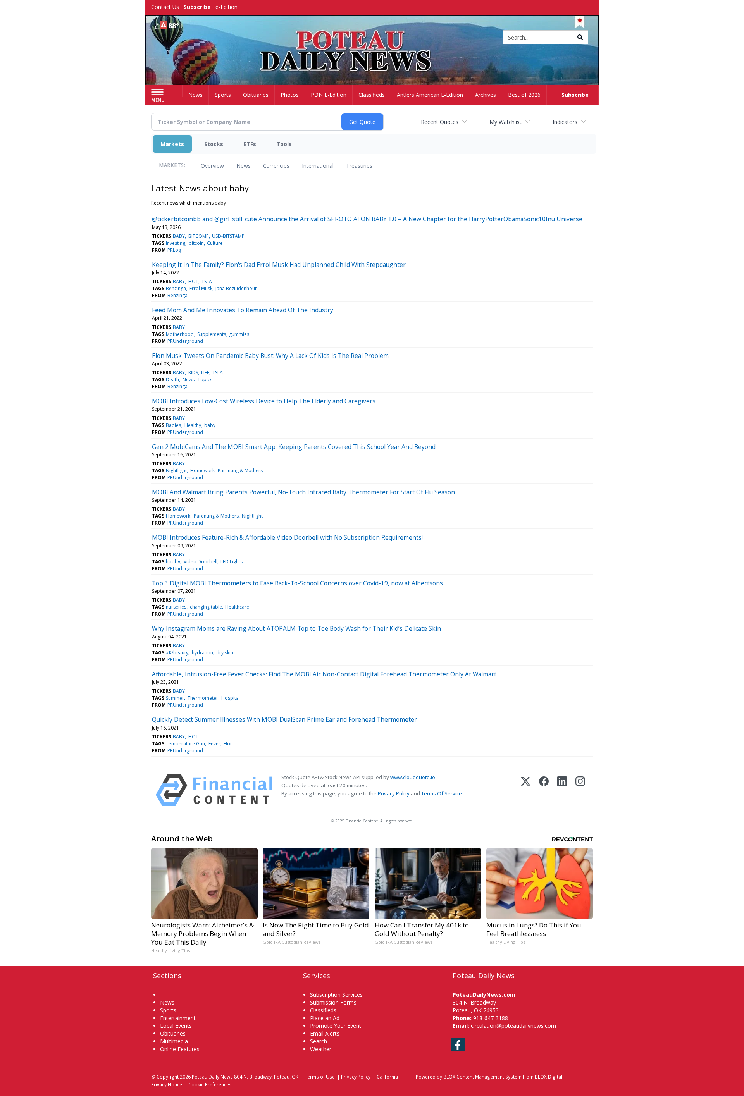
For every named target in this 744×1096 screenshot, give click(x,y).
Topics (205, 379)
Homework (202, 470)
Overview (212, 165)
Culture (215, 243)
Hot (228, 743)
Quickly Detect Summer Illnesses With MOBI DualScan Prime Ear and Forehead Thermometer (284, 719)
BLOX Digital (548, 1077)
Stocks (213, 144)
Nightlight (176, 470)
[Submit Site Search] (580, 37)
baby (209, 425)
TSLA (207, 281)
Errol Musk (200, 288)
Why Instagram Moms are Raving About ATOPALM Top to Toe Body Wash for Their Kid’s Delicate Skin (296, 628)
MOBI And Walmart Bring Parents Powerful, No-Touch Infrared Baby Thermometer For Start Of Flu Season (303, 492)
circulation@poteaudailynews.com (513, 1025)
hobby (173, 561)
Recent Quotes (439, 122)
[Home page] (372, 37)
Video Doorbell (200, 561)
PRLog (174, 250)
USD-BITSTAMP (228, 236)
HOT (193, 281)
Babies (173, 425)
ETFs (249, 144)
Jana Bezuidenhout (236, 288)
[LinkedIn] (562, 790)
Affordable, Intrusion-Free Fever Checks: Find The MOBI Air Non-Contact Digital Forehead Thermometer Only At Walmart (324, 674)
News (243, 165)
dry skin (224, 652)
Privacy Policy (394, 793)
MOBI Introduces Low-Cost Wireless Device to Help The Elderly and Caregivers (263, 401)
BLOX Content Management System (482, 1077)
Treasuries (359, 165)
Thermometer (203, 698)
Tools (284, 144)
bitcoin (196, 243)
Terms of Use (320, 1077)
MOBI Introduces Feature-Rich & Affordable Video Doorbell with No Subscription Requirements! (287, 537)
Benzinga (176, 288)
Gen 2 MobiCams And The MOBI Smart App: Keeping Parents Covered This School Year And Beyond (294, 446)
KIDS (193, 372)
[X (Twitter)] (526, 790)
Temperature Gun (185, 743)
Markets (172, 144)
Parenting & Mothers (240, 470)
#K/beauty (177, 652)
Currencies (276, 165)
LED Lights (231, 561)
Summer (175, 698)
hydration (202, 652)
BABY (179, 236)
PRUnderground (185, 341)
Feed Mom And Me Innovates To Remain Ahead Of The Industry (242, 310)
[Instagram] (580, 790)
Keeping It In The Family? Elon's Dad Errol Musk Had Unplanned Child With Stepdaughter (279, 264)
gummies (239, 334)
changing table (206, 607)
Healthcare (237, 607)
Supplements (211, 334)
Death (172, 379)
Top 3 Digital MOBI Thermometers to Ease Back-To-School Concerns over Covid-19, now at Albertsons (297, 583)
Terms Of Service (441, 793)
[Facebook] (544, 790)
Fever (214, 743)
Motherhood (180, 334)
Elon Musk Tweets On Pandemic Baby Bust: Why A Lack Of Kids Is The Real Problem (270, 355)
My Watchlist (505, 122)
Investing (175, 243)
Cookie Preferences (210, 1084)
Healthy (192, 425)
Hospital (230, 698)
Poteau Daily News (212, 1077)
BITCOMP (198, 236)
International (318, 165)
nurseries (176, 607)
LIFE (205, 372)
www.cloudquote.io (412, 777)
